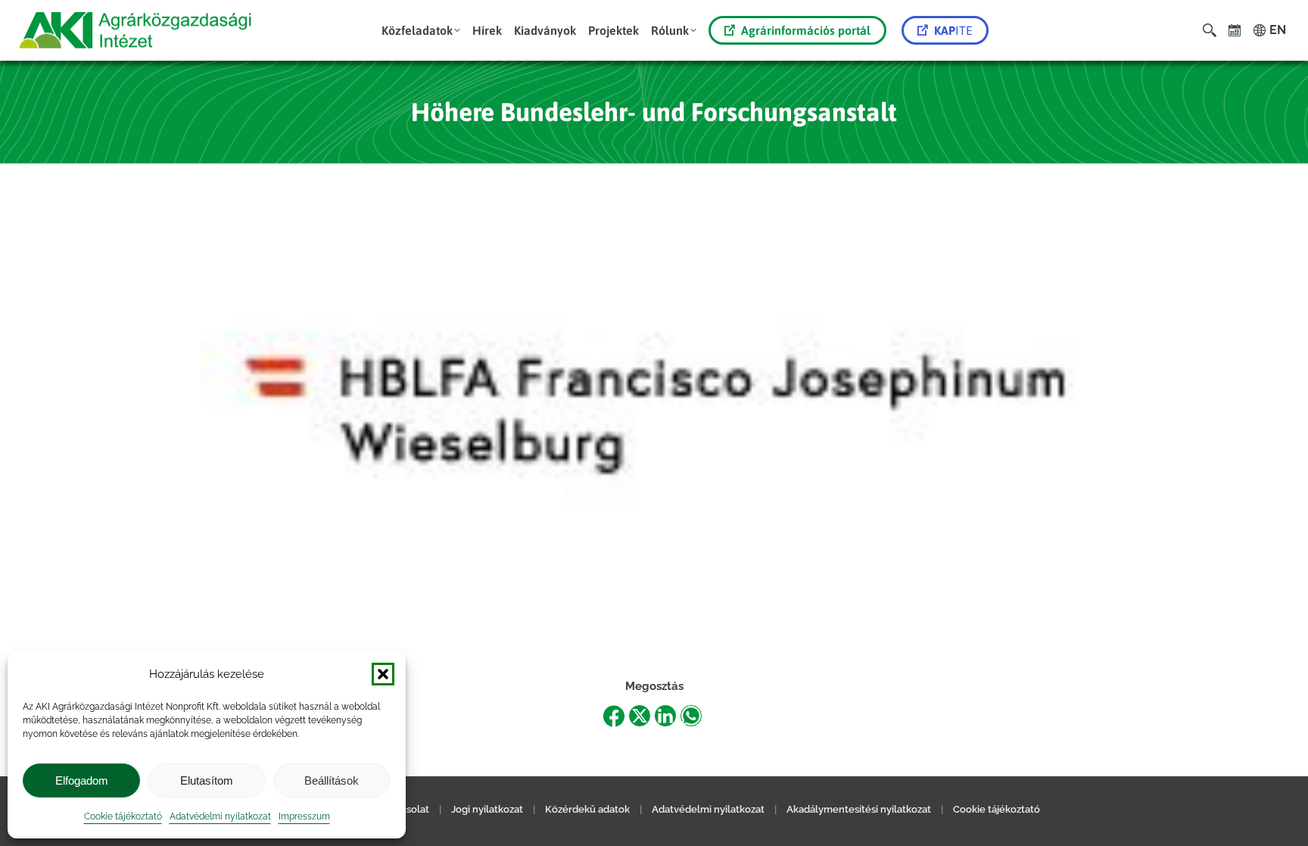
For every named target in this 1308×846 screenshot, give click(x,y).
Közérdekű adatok (587, 809)
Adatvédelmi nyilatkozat (220, 816)
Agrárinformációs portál (805, 30)
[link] (1234, 30)
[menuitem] (420, 30)
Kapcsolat (406, 809)
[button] (383, 674)
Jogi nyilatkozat (487, 809)
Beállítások (331, 780)
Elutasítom (206, 780)
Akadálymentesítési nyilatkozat (858, 809)
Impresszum (304, 816)
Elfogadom (81, 780)
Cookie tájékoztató (123, 816)
